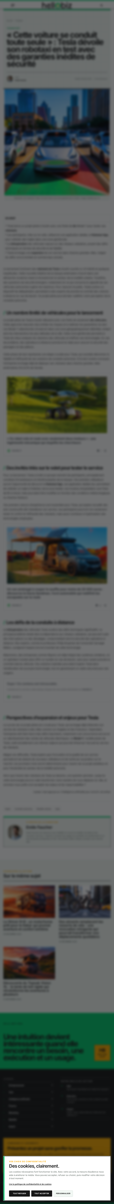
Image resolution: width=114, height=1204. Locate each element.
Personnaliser (63, 1193)
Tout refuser (19, 1193)
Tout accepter (41, 1193)
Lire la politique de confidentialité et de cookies (30, 1184)
